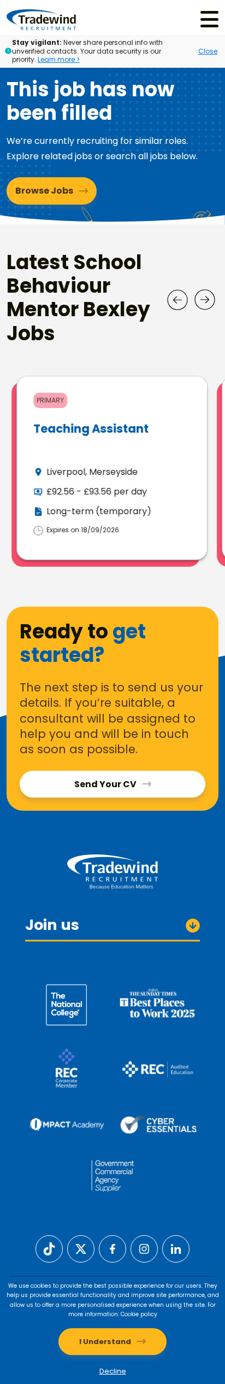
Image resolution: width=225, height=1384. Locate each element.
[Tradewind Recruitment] (41, 19)
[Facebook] (112, 1248)
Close (207, 51)
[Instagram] (144, 1248)
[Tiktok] (49, 1248)
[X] (80, 1248)
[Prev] (177, 300)
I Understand (105, 1341)
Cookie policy (139, 1314)
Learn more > (59, 59)
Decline (112, 1371)
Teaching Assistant (89, 429)
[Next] (204, 300)
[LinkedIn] (176, 1248)
